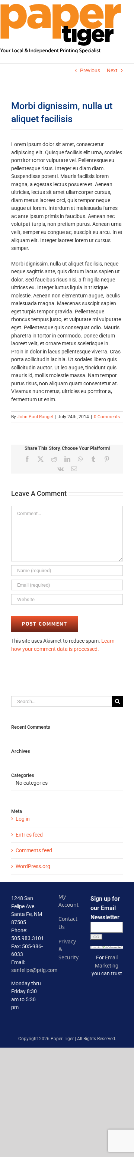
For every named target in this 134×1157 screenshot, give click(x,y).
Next (112, 70)
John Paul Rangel (35, 416)
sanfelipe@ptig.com (34, 970)
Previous (90, 70)
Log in (23, 819)
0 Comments (107, 416)
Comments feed (34, 850)
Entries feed (29, 835)
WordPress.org (33, 866)
